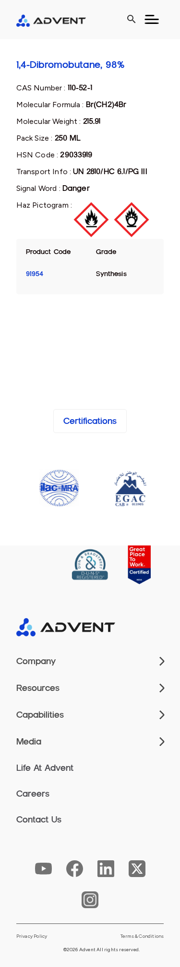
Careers (32, 794)
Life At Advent (44, 768)
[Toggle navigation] (152, 20)
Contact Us (38, 819)
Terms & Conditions (142, 936)
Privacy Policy (32, 936)
